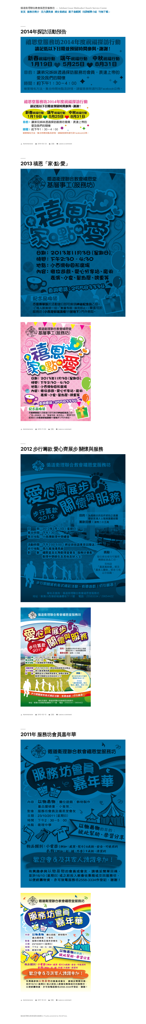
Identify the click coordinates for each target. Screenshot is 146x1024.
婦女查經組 (61, 11)
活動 (52, 144)
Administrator (28, 144)
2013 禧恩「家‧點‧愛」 (45, 163)
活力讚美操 (47, 11)
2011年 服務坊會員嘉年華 (48, 734)
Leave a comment (65, 144)
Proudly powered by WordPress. (55, 1016)
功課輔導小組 (89, 11)
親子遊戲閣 (75, 11)
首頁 (23, 11)
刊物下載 (103, 11)
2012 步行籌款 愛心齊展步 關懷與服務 (62, 449)
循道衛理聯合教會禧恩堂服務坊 (38, 7)
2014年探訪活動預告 (43, 32)
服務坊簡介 (33, 11)
